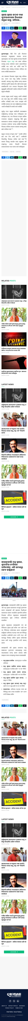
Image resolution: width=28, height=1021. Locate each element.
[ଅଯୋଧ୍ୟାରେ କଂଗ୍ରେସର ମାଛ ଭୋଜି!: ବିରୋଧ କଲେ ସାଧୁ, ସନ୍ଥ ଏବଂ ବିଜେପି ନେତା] (14, 419)
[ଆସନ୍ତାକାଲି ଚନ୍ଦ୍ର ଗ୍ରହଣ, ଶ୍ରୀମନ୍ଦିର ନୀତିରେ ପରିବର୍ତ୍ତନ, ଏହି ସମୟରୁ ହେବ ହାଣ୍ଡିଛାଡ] (14, 589)
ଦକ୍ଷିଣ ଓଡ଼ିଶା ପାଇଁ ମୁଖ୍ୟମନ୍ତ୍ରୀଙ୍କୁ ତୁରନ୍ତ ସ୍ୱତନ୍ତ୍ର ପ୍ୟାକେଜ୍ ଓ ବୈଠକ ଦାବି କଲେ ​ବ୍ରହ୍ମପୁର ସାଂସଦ (13, 325)
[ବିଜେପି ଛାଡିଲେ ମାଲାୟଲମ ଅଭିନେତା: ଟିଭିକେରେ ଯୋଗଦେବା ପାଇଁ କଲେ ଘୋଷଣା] (14, 445)
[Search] (21, 2)
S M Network (20, 1015)
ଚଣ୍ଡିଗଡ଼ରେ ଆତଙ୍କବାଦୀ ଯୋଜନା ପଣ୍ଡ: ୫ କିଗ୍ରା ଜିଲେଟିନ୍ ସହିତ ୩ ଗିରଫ (14, 302)
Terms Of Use (19, 1008)
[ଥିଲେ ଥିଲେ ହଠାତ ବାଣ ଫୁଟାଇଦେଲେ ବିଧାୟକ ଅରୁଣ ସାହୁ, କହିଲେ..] (14, 39)
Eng (24, 2)
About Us (4, 1005)
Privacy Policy (9, 1008)
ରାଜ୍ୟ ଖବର (4, 11)
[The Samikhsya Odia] (12, 2)
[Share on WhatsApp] (20, 28)
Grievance (22, 1005)
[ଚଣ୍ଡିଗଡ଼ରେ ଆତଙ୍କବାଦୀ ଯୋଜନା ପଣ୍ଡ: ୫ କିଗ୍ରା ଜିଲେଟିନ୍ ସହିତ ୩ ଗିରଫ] (14, 292)
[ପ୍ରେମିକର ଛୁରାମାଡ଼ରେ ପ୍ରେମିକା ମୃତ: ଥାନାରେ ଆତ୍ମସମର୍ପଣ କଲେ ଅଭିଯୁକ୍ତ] (14, 362)
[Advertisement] (14, 218)
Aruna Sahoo (5, 151)
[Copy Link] (25, 28)
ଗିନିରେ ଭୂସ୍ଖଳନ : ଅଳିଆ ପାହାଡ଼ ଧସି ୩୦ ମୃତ (13, 808)
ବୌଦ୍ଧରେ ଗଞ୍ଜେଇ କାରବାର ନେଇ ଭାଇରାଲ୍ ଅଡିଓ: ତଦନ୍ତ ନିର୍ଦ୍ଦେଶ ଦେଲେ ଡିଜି (13, 349)
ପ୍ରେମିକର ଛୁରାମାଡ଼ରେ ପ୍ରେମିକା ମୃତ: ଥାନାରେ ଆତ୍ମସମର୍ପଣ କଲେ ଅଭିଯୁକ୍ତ (13, 372)
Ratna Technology (11, 1016)
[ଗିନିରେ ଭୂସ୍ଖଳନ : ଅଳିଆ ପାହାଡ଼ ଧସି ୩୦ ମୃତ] (14, 498)
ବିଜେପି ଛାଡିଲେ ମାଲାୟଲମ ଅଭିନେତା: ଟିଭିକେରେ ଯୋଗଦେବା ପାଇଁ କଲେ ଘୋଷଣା (13, 457)
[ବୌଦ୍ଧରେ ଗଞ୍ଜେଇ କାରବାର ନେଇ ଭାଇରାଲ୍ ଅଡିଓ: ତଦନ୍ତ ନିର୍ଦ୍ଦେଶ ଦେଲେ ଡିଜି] (14, 339)
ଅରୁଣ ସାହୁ (10, 61)
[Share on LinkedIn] (12, 28)
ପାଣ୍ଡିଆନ (18, 151)
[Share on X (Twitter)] (8, 28)
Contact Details (13, 1005)
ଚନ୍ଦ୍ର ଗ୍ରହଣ (5, 699)
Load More (13, 517)
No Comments (16, 23)
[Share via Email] (16, 28)
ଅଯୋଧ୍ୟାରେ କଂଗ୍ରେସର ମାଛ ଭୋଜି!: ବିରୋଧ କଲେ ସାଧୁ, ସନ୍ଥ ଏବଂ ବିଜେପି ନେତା (13, 431)
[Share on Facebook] (3, 28)
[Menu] (2, 2)
